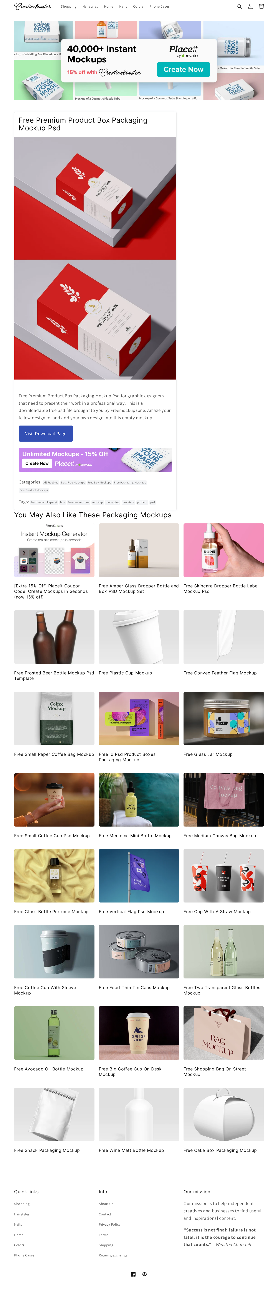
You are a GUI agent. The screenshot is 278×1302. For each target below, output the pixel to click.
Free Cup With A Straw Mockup (217, 911)
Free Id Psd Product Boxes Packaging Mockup (127, 757)
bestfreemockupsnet (44, 502)
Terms (103, 1235)
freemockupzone (78, 502)
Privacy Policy (110, 1224)
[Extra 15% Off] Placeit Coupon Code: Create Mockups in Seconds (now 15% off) (51, 591)
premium (128, 502)
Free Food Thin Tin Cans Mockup (134, 987)
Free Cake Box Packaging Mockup (220, 1150)
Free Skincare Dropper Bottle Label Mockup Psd (221, 588)
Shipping (106, 1245)
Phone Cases (24, 1255)
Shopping (22, 1204)
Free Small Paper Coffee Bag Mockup (54, 754)
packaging (112, 502)
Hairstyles (22, 1214)
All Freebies (50, 482)
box (62, 502)
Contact (105, 1214)
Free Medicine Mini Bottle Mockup (135, 835)
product (142, 502)
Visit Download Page (45, 433)
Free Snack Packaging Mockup (47, 1150)
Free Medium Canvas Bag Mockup (220, 835)
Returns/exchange (113, 1255)
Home (18, 1235)
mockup (97, 502)
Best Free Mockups (73, 482)
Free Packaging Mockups (130, 482)
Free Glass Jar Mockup (208, 754)
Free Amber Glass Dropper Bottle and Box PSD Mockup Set (139, 588)
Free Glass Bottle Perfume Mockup (51, 911)
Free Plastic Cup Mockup (125, 673)
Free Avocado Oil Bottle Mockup (49, 1069)
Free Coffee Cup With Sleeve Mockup (45, 990)
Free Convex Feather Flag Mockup (220, 673)
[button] (239, 6)
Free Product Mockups (34, 490)
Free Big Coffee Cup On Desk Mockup (130, 1071)
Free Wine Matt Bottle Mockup (131, 1150)
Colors (19, 1245)
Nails (18, 1224)
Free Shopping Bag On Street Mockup (215, 1071)
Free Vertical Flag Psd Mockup (131, 911)
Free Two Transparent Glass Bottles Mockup (222, 990)
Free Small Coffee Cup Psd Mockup (52, 835)
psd (152, 502)
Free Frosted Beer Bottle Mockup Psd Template (54, 675)
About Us (106, 1204)
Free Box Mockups (99, 482)
